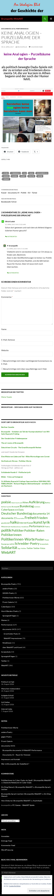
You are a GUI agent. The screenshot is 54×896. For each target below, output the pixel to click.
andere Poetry (8, 588)
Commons (37, 507)
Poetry (47, 526)
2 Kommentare (37, 47)
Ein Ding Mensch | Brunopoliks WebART (17, 787)
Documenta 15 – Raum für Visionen (16, 755)
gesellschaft (5, 523)
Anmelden (5, 836)
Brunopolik (15, 507)
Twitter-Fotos (39, 548)
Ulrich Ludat (10, 221)
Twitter (30, 548)
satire (40, 176)
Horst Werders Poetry (10, 611)
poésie (6, 502)
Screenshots (44, 544)
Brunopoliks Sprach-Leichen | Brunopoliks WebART (21, 794)
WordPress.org (7, 850)
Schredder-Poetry (27, 543)
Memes (4, 620)
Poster (39, 539)
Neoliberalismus (16, 526)
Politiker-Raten (34, 530)
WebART (6, 179)
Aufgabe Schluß (7, 695)
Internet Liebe (6, 709)
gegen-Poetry (6, 737)
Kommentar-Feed (8, 845)
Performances (22, 29)
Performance (36, 526)
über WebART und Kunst (12, 647)
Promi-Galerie (8, 602)
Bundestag (27, 506)
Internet (23, 522)
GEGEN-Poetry (8, 593)
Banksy (47, 503)
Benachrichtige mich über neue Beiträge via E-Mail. (25, 369)
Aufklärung (37, 502)
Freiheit (30, 518)
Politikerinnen (11, 535)
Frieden (42, 518)
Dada (31, 173)
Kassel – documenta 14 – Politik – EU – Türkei (19, 191)
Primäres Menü (51, 19)
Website (5, 350)
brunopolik (22, 47)
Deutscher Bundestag (16, 513)
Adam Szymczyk (16, 503)
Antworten (12, 236)
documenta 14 (42, 173)
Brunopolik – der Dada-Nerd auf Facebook (21, 407)
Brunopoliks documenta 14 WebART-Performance (22, 750)
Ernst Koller (20, 518)
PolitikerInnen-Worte (18, 539)
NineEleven (25, 527)
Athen (5, 173)
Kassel (14, 176)
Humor (6, 176)
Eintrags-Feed (6, 841)
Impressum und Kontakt (10, 759)
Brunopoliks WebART (12, 18)
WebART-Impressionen (13, 638)
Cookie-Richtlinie (14, 886)
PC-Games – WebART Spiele (23, 805)
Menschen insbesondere (10, 689)
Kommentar (7, 297)
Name (3, 329)
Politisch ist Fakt (7, 682)
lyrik (46, 522)
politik (31, 176)
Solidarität (9, 548)
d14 (24, 173)
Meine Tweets (6, 397)
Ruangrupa (5, 544)
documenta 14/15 (8, 29)
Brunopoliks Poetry (8, 584)
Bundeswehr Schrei (8, 200)
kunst (23, 176)
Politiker (18, 530)
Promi (47, 540)
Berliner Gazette (6, 507)
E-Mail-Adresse (8, 340)
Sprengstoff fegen (9, 616)
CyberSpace (15, 173)
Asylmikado (37, 801)
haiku (14, 522)
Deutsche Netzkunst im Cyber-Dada (17, 782)
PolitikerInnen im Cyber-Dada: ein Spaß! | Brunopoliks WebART (26, 780)
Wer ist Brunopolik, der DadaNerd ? (15, 764)
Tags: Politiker (22, 548)
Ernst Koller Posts (11, 634)
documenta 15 (9, 517)
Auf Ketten (5, 702)
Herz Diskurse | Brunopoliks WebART (16, 801)
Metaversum (6, 527)
